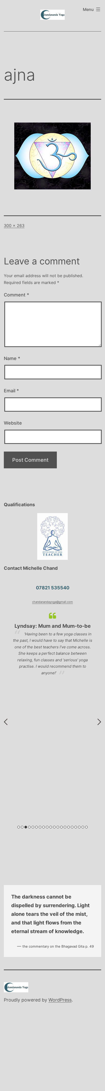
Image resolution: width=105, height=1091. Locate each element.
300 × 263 (14, 225)
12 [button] (58, 827)
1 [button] (18, 827)
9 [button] (47, 827)
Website (13, 423)
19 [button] (83, 827)
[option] (52, 643)
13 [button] (61, 827)
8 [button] (43, 827)
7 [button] (40, 827)
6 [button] (36, 827)
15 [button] (68, 827)
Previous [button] (6, 722)
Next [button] (99, 722)
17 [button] (75, 827)
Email (11, 390)
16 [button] (72, 827)
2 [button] (22, 827)
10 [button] (50, 827)
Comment (16, 294)
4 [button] (29, 827)
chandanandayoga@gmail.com (52, 602)
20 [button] (86, 827)
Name (12, 358)
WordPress (60, 1000)
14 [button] (65, 827)
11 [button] (54, 827)
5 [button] (33, 827)
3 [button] (25, 827)
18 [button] (79, 827)
